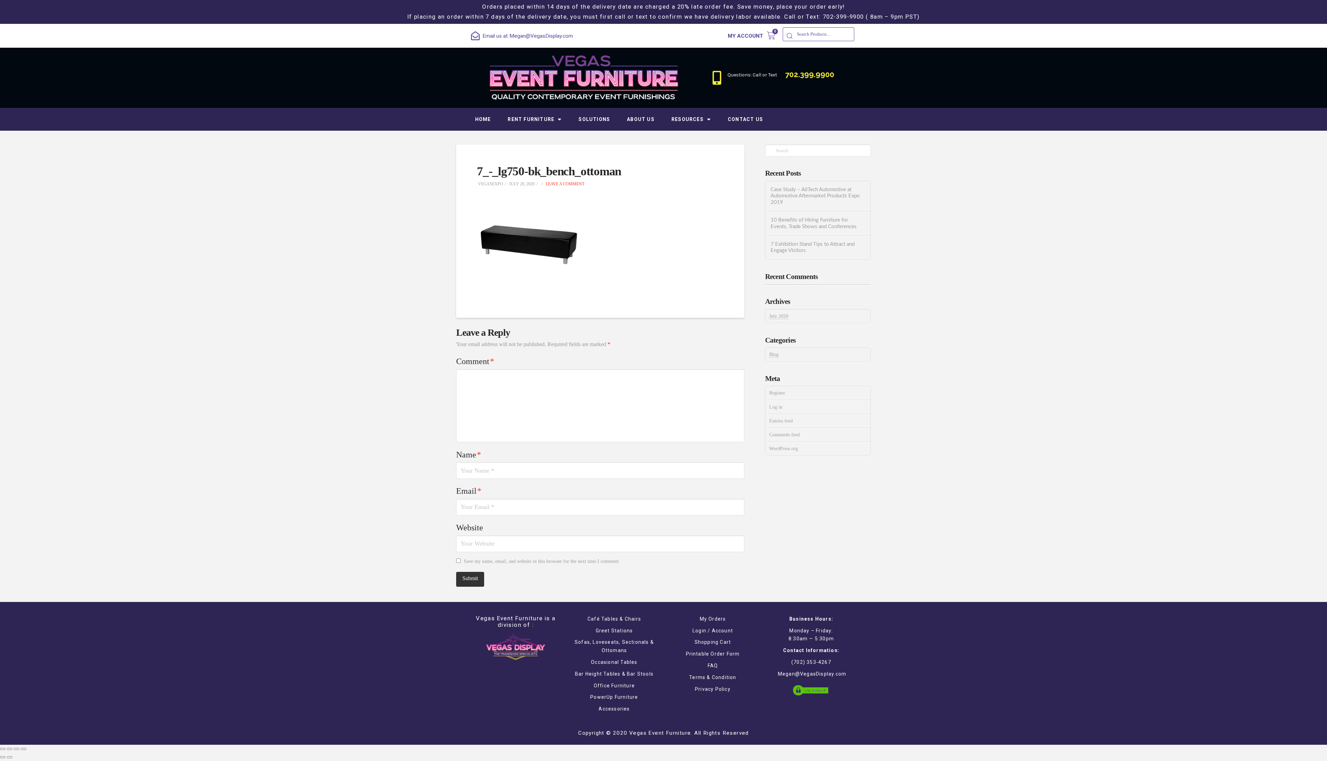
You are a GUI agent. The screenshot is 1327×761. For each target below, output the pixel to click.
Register (777, 393)
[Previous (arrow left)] (3, 757)
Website (469, 527)
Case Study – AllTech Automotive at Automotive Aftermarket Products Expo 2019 (815, 196)
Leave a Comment (564, 184)
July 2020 (778, 316)
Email (468, 490)
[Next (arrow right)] (9, 757)
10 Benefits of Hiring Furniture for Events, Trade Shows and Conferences (814, 223)
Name (468, 454)
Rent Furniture (531, 119)
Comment (475, 361)
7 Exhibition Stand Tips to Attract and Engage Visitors (813, 247)
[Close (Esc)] (3, 749)
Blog (774, 354)
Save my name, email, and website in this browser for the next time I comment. (542, 561)
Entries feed (781, 421)
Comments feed (784, 434)
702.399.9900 (809, 74)
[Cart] (771, 35)
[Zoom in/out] (23, 749)
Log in (775, 407)
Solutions (594, 119)
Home (483, 119)
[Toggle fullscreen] (16, 749)
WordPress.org (783, 448)
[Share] (9, 749)
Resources (687, 119)
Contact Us (745, 119)
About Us (641, 119)
